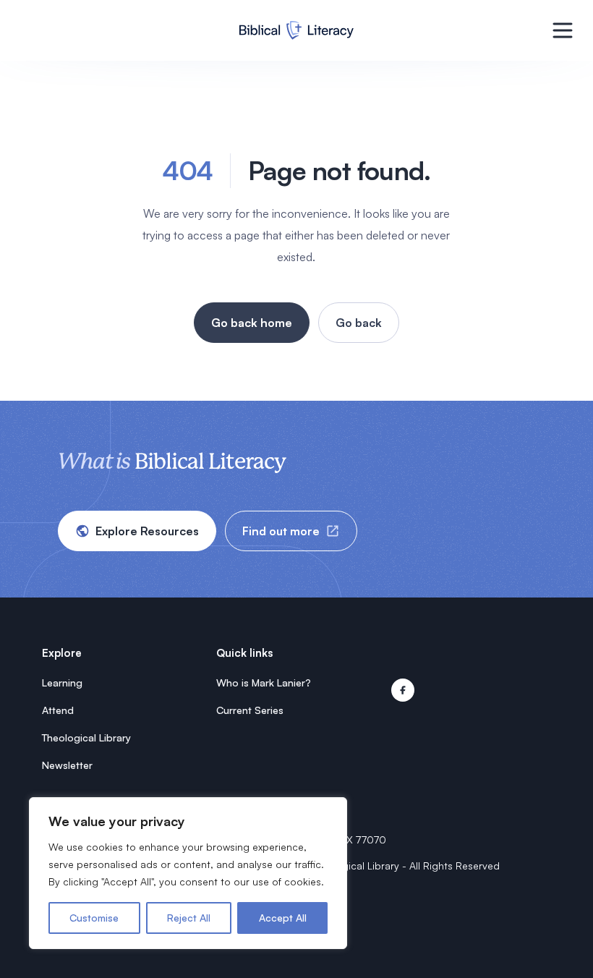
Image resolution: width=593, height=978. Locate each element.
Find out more (281, 531)
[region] (188, 873)
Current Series (249, 710)
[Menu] (563, 30)
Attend (58, 710)
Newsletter (67, 765)
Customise (94, 917)
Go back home (251, 322)
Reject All (188, 917)
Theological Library (86, 737)
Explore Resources (147, 531)
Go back (359, 322)
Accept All (283, 917)
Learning (62, 682)
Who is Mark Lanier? (263, 682)
